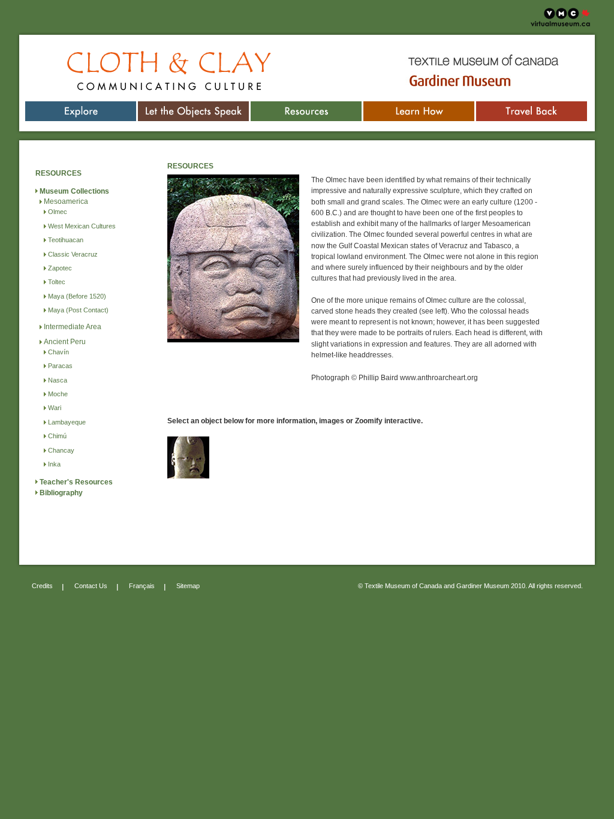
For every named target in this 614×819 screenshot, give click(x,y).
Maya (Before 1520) (77, 296)
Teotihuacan (65, 239)
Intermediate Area (72, 326)
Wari (54, 407)
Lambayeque (67, 422)
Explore (81, 106)
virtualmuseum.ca (559, 12)
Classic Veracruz (73, 254)
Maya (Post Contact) (78, 310)
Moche (58, 394)
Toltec (56, 281)
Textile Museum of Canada (448, 56)
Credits (42, 585)
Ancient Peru (65, 341)
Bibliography (61, 493)
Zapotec (60, 268)
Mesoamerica (66, 201)
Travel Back (531, 106)
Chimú (57, 435)
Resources (306, 106)
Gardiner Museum (434, 74)
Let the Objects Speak (193, 106)
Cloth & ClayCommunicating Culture (141, 65)
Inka (54, 464)
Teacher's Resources (76, 482)
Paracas (60, 365)
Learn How (419, 106)
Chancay (61, 450)
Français (142, 585)
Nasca (57, 380)
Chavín (58, 352)
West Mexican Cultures (82, 226)
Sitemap (188, 585)
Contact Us (90, 585)
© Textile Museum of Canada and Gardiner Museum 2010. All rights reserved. (470, 585)
